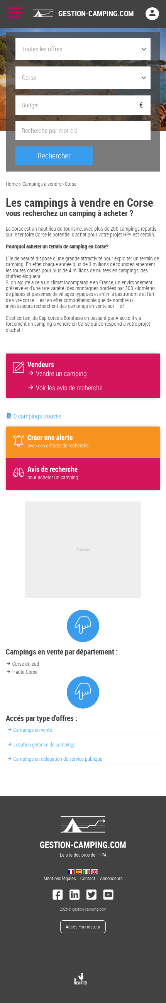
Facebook (58, 895)
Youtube (108, 895)
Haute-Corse (24, 672)
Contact (87, 878)
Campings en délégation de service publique (58, 759)
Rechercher (54, 155)
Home (12, 183)
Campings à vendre (41, 183)
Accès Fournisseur (83, 926)
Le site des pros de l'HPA (83, 848)
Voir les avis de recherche (69, 388)
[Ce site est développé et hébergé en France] (80, 978)
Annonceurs (111, 878)
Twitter (91, 895)
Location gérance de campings (45, 744)
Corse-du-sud (25, 664)
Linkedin (74, 895)
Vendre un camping (61, 374)
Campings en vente (33, 730)
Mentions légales (60, 878)
